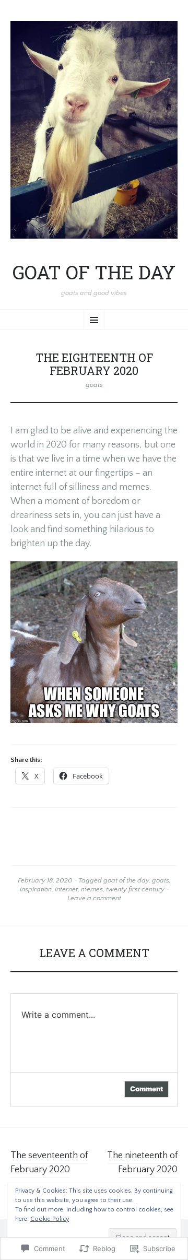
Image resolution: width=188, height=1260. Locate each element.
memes (92, 889)
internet (66, 889)
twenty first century (135, 889)
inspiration (36, 889)
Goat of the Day (94, 272)
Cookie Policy (49, 1219)
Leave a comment (94, 898)
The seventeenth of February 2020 (49, 1162)
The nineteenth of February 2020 (142, 1162)
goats (94, 384)
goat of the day (126, 880)
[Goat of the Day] (94, 130)
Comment (146, 1089)
